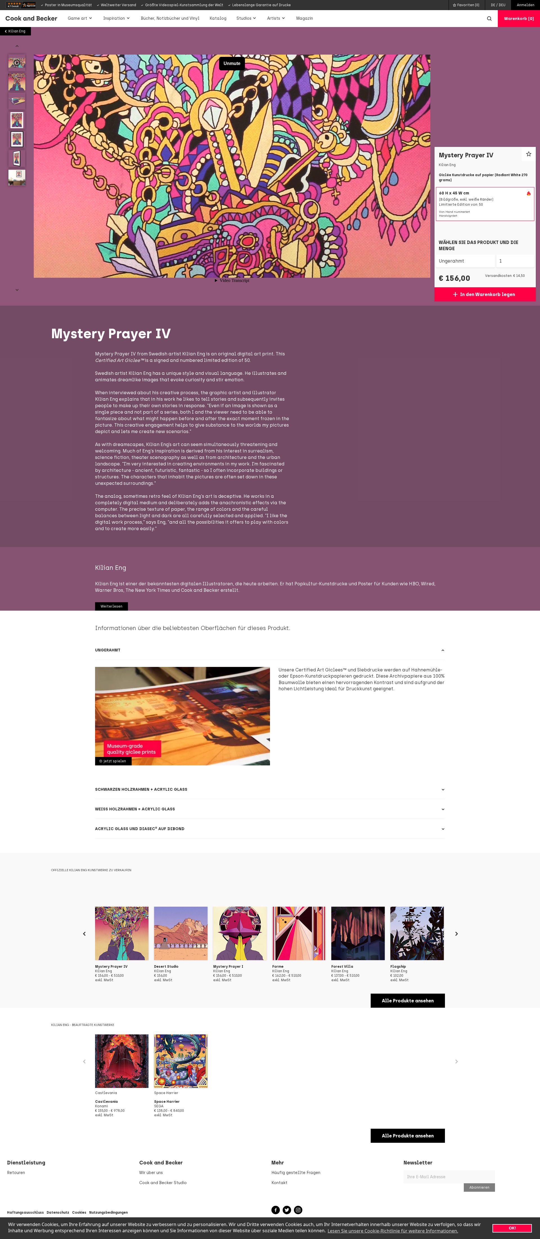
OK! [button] (512, 1228)
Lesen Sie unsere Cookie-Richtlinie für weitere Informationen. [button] (393, 1231)
